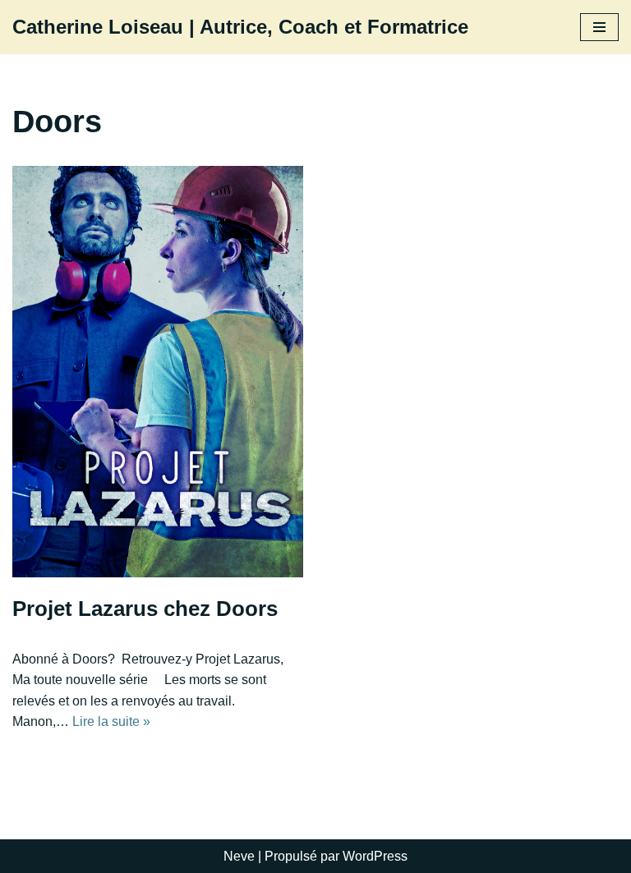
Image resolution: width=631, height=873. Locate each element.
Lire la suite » (111, 721)
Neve (239, 856)
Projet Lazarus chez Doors (145, 608)
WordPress (375, 856)
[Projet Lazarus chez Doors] (157, 371)
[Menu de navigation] (599, 27)
